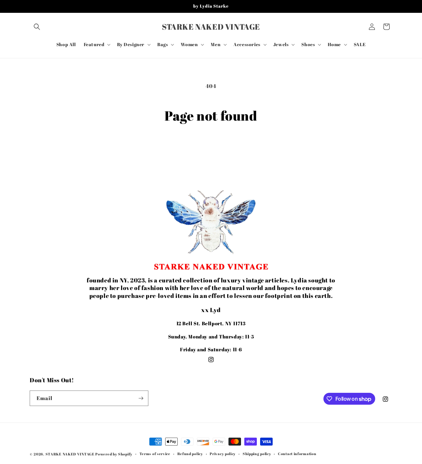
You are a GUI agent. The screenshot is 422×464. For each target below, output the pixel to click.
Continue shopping (211, 148)
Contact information (297, 453)
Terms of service (154, 453)
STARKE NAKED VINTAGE (70, 453)
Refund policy (190, 453)
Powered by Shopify (114, 453)
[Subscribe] (141, 398)
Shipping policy (257, 453)
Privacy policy (223, 453)
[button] (37, 26)
